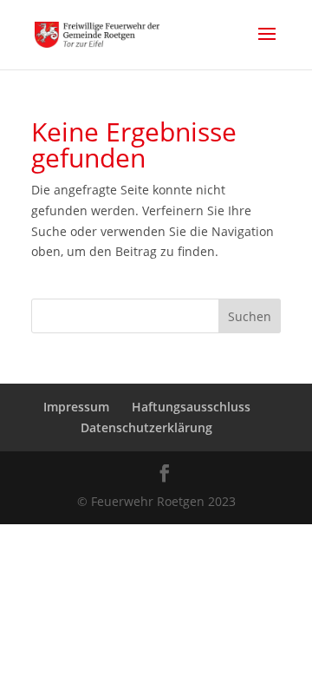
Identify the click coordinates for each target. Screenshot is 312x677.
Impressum (76, 406)
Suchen (249, 316)
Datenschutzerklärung (146, 427)
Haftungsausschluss (191, 406)
